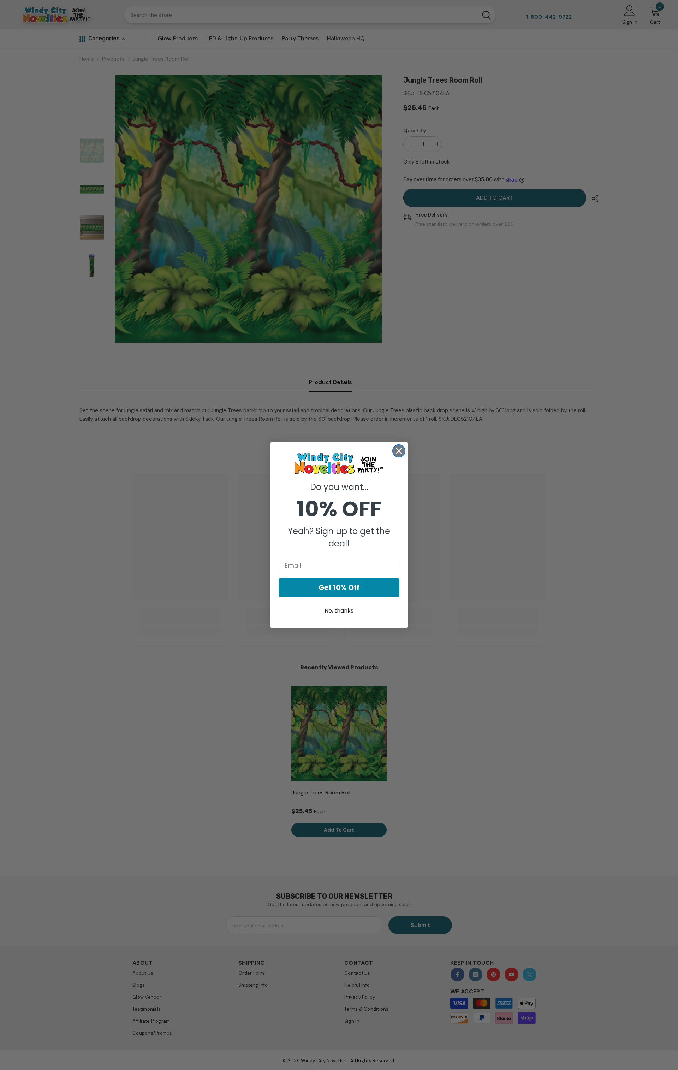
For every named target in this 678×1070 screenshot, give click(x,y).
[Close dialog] (399, 451)
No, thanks (339, 611)
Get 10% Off (339, 587)
